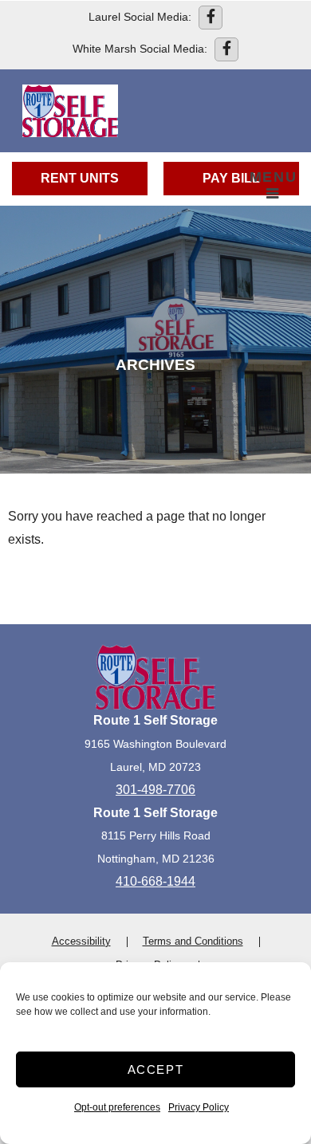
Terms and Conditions (193, 941)
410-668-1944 (155, 881)
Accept (156, 1069)
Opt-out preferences (117, 1107)
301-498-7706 (155, 789)
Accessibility (81, 941)
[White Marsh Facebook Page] (226, 49)
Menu (273, 177)
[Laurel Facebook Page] (210, 17)
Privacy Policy (198, 1107)
